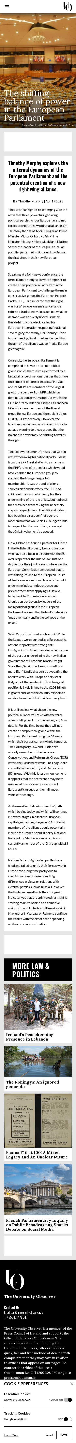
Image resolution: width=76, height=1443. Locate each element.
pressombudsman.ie (19, 1377)
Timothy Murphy (30, 201)
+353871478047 (17, 1317)
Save (64, 1434)
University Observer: (33, 1399)
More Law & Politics (30, 969)
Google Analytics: (33, 1419)
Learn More (11, 1435)
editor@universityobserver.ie (25, 1312)
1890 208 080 (47, 1373)
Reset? (49, 1435)
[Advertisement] (38, 141)
